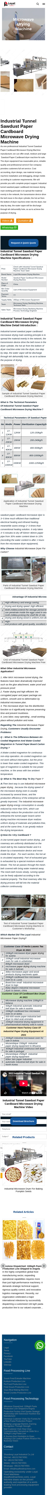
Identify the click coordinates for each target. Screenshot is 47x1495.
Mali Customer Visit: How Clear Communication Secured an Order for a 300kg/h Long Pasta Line (21, 1431)
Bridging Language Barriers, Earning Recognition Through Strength (20, 1425)
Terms (6, 1350)
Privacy (7, 1353)
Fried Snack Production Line (16, 1387)
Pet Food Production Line (15, 1384)
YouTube (8, 1359)
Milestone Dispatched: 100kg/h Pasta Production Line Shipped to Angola (22, 1267)
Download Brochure (23, 1121)
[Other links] (43, 4)
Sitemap (7, 1365)
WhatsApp (8, 227)
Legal (6, 1348)
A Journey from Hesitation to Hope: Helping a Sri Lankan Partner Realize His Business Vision (22, 1438)
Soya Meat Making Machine (16, 1390)
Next (43, 1169)
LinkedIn (7, 1362)
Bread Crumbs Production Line (17, 1393)
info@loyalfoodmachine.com (22, 1469)
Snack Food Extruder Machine (17, 1378)
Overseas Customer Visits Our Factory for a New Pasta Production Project (22, 1420)
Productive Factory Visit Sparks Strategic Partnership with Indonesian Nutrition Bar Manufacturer (22, 1413)
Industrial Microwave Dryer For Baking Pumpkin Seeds (23, 1190)
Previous (3, 1169)
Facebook (8, 1356)
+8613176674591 (15, 1460)
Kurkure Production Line (14, 1381)
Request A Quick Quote (23, 243)
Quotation (23, 220)
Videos (6, 220)
